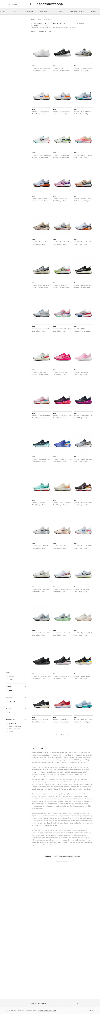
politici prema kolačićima (47, 1011)
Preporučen (12, 723)
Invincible (12, 701)
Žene (10, 679)
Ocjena (11, 731)
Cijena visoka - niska (15, 726)
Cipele (33, 19)
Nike (10, 690)
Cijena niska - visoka (15, 729)
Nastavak (90, 1011)
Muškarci (11, 676)
